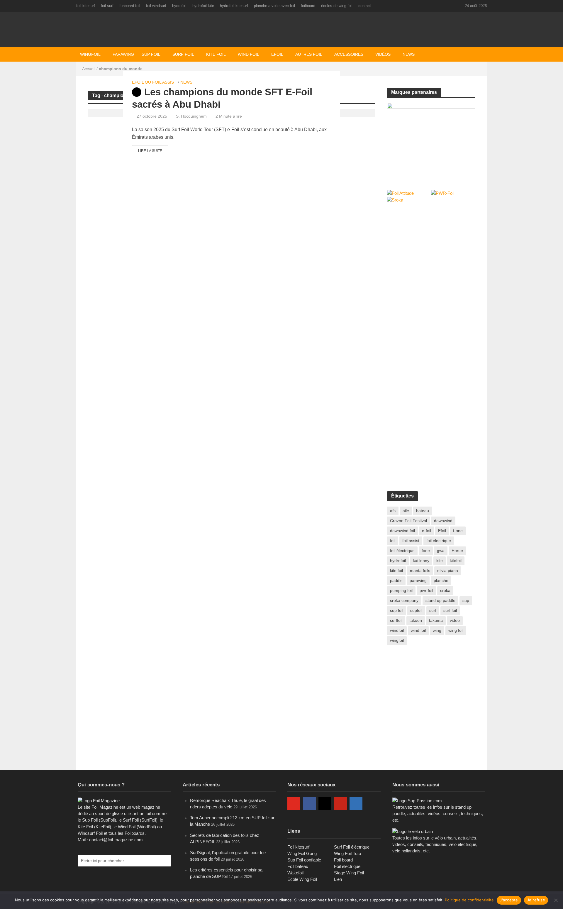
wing (437, 630)
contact (364, 6)
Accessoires (348, 54)
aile (406, 510)
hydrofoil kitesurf (234, 6)
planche (441, 580)
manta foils (420, 570)
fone (426, 550)
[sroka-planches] (431, 140)
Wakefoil (295, 872)
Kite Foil (216, 54)
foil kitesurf (85, 6)
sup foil (396, 610)
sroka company (404, 600)
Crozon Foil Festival (408, 520)
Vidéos (383, 54)
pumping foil (401, 590)
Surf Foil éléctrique (351, 846)
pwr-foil (426, 590)
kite (439, 560)
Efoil (277, 54)
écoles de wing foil (336, 6)
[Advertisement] (431, 251)
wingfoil (397, 640)
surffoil (396, 620)
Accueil (88, 68)
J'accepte (509, 900)
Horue (457, 550)
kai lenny (421, 560)
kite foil (396, 570)
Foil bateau (297, 866)
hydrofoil (179, 6)
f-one (458, 530)
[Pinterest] (340, 803)
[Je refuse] (556, 900)
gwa (441, 550)
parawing (418, 580)
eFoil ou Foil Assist (154, 82)
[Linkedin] (356, 803)
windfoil (397, 630)
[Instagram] (324, 803)
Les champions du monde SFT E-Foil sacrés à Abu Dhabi (222, 98)
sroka (445, 590)
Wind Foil (248, 54)
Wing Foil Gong (302, 853)
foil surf (107, 6)
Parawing (123, 54)
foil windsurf (156, 6)
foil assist (410, 540)
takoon (415, 620)
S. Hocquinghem (191, 116)
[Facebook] (309, 803)
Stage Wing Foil (349, 872)
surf (432, 610)
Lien (338, 879)
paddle (396, 580)
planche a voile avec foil (274, 6)
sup (465, 600)
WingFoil (90, 54)
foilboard (308, 6)
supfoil (416, 610)
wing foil (455, 630)
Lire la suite (150, 151)
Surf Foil (183, 54)
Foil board (343, 859)
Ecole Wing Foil (302, 879)
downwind (443, 520)
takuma (436, 620)
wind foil (418, 630)
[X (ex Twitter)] (371, 803)
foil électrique (402, 550)
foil (392, 540)
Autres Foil (308, 54)
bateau (422, 510)
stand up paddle (440, 600)
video (455, 620)
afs (393, 510)
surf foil (450, 610)
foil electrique (438, 540)
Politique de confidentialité (469, 900)
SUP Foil (151, 54)
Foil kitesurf (298, 846)
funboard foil (129, 6)
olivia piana (447, 570)
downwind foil (402, 530)
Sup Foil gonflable (304, 859)
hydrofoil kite (203, 6)
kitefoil (456, 560)
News (409, 54)
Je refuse (536, 900)
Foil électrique (347, 866)
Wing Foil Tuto (347, 853)
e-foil (426, 530)
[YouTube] (293, 803)
